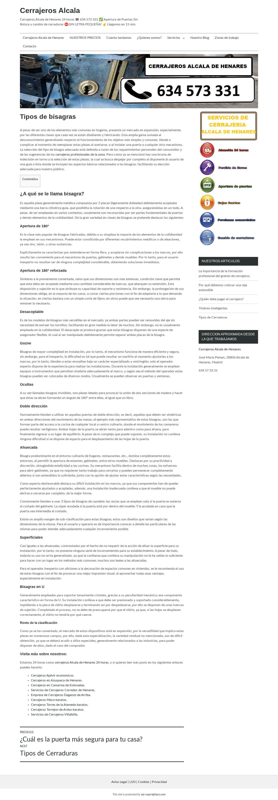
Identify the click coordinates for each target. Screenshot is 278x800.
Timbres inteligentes (213, 308)
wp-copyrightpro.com (153, 794)
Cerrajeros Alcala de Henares (43, 37)
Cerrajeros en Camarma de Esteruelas (57, 685)
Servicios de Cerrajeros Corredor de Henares (62, 690)
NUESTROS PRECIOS (85, 37)
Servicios (173, 37)
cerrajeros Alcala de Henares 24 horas (81, 662)
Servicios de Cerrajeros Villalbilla (54, 714)
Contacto (29, 46)
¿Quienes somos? (149, 37)
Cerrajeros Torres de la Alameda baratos (59, 704)
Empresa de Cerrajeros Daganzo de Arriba (60, 695)
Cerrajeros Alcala (50, 10)
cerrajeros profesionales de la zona (80, 154)
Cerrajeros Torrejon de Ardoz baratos (57, 709)
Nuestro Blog (199, 37)
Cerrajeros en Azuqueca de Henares (56, 680)
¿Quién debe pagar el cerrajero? (221, 299)
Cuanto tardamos (118, 37)
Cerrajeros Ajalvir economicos (52, 675)
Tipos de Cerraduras (213, 317)
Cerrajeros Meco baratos (48, 699)
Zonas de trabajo (227, 37)
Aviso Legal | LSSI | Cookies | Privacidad (139, 782)
